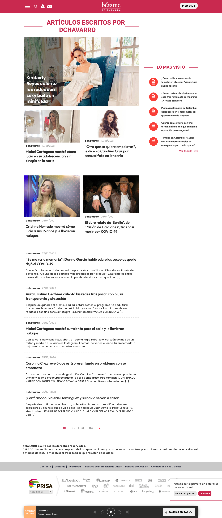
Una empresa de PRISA (40, 483)
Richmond (69, 491)
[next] (99, 428)
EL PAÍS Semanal (144, 486)
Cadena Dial (131, 486)
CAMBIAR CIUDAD (178, 512)
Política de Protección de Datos (103, 466)
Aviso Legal (75, 466)
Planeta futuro (157, 486)
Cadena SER (137, 481)
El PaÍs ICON (118, 491)
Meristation (165, 491)
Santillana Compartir (122, 481)
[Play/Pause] (111, 512)
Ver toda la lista (188, 151)
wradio (105, 486)
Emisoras (60, 466)
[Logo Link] (111, 6)
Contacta (45, 466)
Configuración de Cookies (166, 466)
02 (73, 428)
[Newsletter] (49, 6)
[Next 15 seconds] (119, 512)
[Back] (94, 512)
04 (91, 428)
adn (160, 481)
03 (82, 428)
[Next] (127, 512)
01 (64, 428)
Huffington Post (76, 486)
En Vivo (189, 6)
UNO (95, 486)
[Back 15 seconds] (103, 512)
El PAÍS (71, 481)
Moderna (86, 491)
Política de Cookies (136, 466)
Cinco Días (118, 486)
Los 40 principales (88, 481)
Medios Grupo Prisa (40, 492)
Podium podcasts (103, 491)
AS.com (148, 481)
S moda (132, 491)
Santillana (104, 481)
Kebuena (170, 486)
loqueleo (148, 491)
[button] (27, 6)
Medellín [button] (43, 510)
